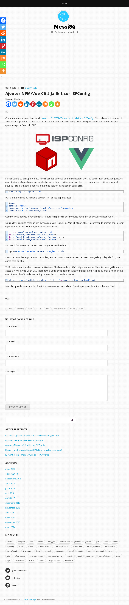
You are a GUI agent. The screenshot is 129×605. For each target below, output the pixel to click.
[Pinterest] (33, 104)
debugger (51, 541)
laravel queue (110, 546)
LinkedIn (16, 578)
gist (97, 541)
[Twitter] (14, 104)
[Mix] (45, 104)
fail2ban (77, 541)
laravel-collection (44, 546)
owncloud (100, 551)
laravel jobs (77, 546)
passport (112, 551)
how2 (106, 541)
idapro (115, 541)
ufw (8, 560)
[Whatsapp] (51, 104)
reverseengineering (55, 556)
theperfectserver (59, 308)
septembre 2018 (13, 478)
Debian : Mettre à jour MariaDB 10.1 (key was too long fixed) (33, 449)
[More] (57, 104)
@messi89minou (19, 570)
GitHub (15, 585)
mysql (71, 551)
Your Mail (10, 341)
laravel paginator (93, 546)
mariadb (48, 551)
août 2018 (10, 483)
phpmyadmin (20, 556)
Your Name (11, 326)
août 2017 (10, 498)
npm (47, 308)
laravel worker (12, 551)
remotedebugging (36, 556)
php (8, 556)
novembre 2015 (12, 522)
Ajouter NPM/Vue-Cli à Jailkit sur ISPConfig (47, 93)
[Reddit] (20, 104)
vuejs (81, 308)
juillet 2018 (10, 488)
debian (9, 308)
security (70, 556)
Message (10, 371)
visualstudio (19, 560)
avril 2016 (9, 512)
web (58, 560)
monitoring (60, 551)
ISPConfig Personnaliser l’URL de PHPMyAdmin (27, 454)
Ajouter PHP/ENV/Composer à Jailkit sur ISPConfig (67, 118)
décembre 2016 (12, 502)
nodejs (38, 308)
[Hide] (1, 77)
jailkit (30, 308)
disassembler (65, 541)
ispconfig (20, 308)
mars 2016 (10, 517)
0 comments (31, 88)
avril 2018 (9, 493)
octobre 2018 (11, 473)
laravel (30, 546)
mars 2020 (10, 469)
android (10, 541)
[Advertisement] (90, 56)
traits (118, 556)
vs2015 (31, 560)
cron (31, 541)
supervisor (91, 556)
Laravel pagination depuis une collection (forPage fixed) (32, 435)
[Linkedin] (27, 104)
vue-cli (72, 308)
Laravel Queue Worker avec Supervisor (24, 440)
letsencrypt (27, 551)
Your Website (12, 356)
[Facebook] (8, 104)
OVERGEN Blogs (29, 599)
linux (38, 551)
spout (80, 556)
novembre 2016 (12, 507)
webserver (69, 560)
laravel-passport (62, 546)
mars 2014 (10, 527)
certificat (21, 541)
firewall (88, 541)
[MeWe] (39, 104)
